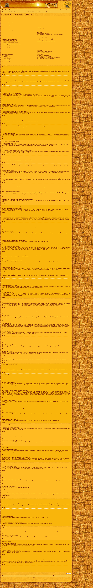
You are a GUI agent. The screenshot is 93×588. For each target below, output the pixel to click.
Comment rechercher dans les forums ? (43, 37)
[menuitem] (3, 10)
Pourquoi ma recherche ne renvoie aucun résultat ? (45, 38)
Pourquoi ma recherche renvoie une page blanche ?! (45, 39)
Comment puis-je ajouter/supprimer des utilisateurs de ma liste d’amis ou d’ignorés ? (50, 34)
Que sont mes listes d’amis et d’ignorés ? (43, 33)
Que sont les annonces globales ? (7, 59)
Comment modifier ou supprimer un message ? (9, 41)
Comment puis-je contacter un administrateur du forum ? (45, 58)
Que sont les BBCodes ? (6, 55)
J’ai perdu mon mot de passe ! (6, 23)
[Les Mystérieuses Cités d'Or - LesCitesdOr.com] (67, 4)
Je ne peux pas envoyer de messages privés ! (44, 28)
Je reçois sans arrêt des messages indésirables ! (44, 29)
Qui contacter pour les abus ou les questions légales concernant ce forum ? (48, 57)
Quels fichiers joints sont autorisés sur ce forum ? (44, 51)
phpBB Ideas (54, 551)
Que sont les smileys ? (5, 57)
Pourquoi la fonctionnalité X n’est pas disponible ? (44, 56)
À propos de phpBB (27, 545)
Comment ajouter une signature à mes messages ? (10, 42)
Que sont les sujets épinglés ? (6, 61)
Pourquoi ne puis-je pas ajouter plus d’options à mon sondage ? (11, 44)
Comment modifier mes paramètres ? (7, 29)
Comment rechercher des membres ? (42, 40)
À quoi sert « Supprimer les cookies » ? (8, 25)
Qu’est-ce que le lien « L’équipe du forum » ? (43, 24)
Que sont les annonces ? (6, 60)
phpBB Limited (29, 544)
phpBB (61, 172)
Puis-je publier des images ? (6, 58)
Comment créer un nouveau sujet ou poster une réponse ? (11, 40)
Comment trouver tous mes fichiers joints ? (43, 52)
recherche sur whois (66, 558)
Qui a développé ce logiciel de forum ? (43, 55)
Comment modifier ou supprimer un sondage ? (9, 45)
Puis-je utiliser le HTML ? (6, 56)
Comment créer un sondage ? (6, 43)
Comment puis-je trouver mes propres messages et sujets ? (46, 41)
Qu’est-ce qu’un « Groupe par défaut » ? (43, 23)
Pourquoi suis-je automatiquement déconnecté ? (9, 24)
